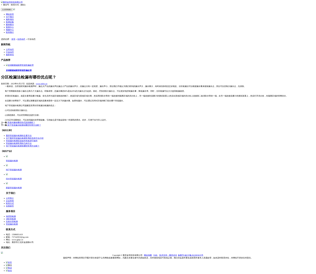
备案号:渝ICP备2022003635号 (190, 255)
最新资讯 (10, 55)
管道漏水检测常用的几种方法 (19, 143)
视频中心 (10, 30)
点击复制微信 (7, 9)
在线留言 (10, 206)
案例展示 (10, 25)
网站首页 (10, 14)
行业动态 (10, 52)
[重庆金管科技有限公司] (12, 2)
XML (155, 255)
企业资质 (10, 201)
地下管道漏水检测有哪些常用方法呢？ (24, 125)
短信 (10, 271)
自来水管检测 (12, 221)
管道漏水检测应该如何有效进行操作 (22, 141)
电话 (10, 268)
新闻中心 (10, 27)
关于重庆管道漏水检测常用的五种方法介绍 (24, 138)
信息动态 (21, 39)
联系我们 (10, 32)
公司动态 (10, 49)
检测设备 (10, 22)
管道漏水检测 (12, 224)
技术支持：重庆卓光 (168, 255)
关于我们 (10, 17)
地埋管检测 (11, 216)
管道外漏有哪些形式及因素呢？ (21, 122)
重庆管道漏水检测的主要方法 (19, 136)
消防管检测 (11, 219)
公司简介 (10, 198)
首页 (13, 39)
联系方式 (10, 203)
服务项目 (10, 19)
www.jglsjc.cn (41, 84)
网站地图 (148, 255)
